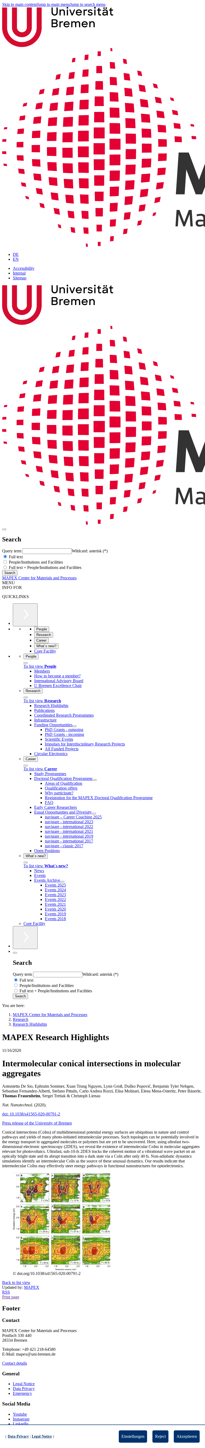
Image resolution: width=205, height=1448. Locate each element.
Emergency (22, 1393)
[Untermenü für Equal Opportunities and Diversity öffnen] (94, 813)
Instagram (21, 1419)
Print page (10, 1297)
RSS (6, 1292)
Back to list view (16, 1282)
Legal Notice (24, 1383)
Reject (160, 1436)
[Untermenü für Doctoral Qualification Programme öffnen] (94, 780)
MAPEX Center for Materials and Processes (39, 578)
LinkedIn (20, 1424)
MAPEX (31, 1287)
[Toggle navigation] (4, 529)
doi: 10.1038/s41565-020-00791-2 (31, 1114)
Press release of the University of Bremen (37, 1123)
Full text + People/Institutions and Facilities (44, 567)
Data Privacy (24, 1388)
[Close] (25, 663)
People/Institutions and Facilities (35, 562)
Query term (12, 551)
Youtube (20, 1414)
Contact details (14, 1363)
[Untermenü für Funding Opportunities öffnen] (74, 726)
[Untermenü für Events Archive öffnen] (62, 882)
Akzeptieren (186, 1436)
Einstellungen (132, 1436)
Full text (15, 557)
